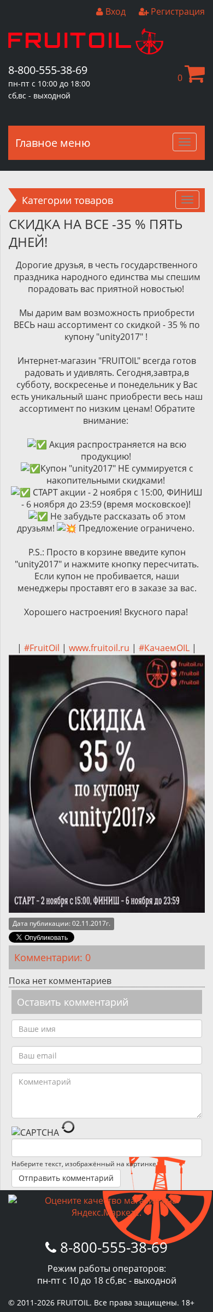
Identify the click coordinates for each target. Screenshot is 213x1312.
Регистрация (177, 11)
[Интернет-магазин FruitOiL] (85, 51)
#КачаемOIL (164, 648)
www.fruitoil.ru (99, 648)
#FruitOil (42, 648)
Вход (114, 11)
